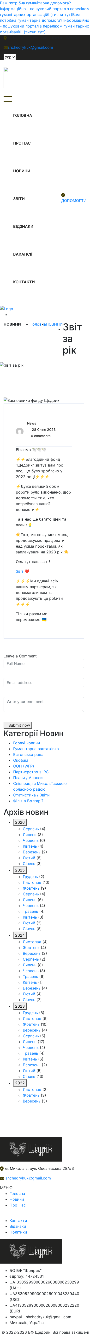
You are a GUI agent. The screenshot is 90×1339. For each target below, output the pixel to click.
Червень (31, 840)
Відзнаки (18, 1226)
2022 (20, 1083)
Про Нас (18, 1205)
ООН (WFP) (23, 766)
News (31, 423)
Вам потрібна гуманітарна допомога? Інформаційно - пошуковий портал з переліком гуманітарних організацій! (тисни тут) (45, 8)
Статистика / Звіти (31, 795)
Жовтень (31, 888)
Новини (17, 1199)
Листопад (32, 882)
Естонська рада (28, 754)
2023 (20, 1006)
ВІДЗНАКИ (23, 226)
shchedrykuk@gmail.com (27, 1178)
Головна (38, 324)
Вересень (32, 953)
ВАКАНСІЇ (22, 254)
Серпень (31, 828)
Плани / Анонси (28, 777)
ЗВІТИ (19, 198)
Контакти (18, 1220)
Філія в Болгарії (28, 800)
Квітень (30, 846)
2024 (20, 935)
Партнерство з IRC (31, 771)
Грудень (30, 876)
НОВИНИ (21, 170)
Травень (30, 911)
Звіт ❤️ (23, 571)
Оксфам (20, 760)
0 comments (41, 436)
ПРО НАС (22, 143)
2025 (20, 870)
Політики (18, 1232)
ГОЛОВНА (22, 115)
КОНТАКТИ (24, 281)
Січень (29, 863)
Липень (29, 834)
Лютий (29, 857)
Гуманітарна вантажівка (36, 748)
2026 (20, 822)
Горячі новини (26, 742)
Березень (32, 852)
